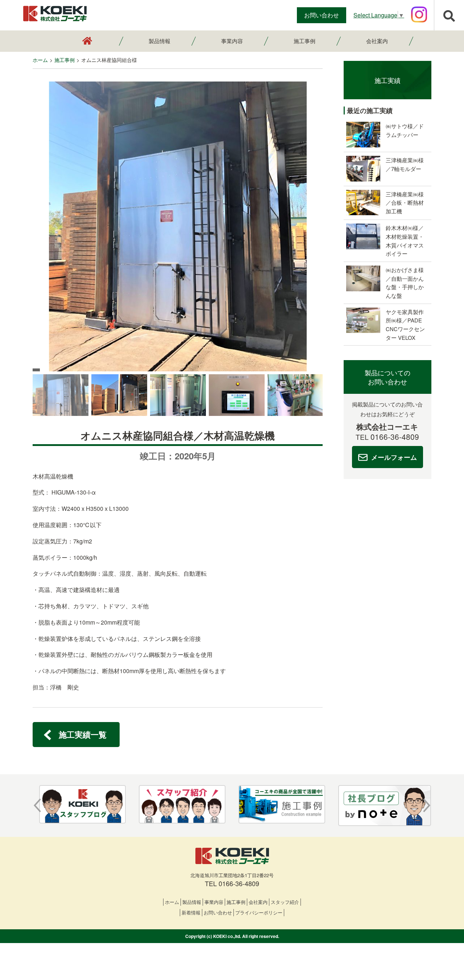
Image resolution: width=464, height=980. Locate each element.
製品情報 (159, 41)
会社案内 (377, 41)
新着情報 (191, 912)
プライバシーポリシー (258, 912)
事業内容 (232, 41)
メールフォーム (394, 457)
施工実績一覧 (83, 734)
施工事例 (304, 41)
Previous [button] (37, 805)
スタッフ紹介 (285, 901)
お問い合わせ (321, 15)
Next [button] (426, 805)
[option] (178, 226)
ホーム (172, 901)
